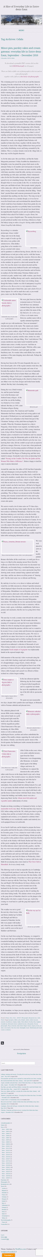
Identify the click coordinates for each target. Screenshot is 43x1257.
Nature (2, 1125)
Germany (4, 1197)
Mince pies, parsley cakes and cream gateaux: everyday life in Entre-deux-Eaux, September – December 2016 (21, 52)
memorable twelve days (8, 809)
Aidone (27, 1020)
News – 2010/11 (6, 1146)
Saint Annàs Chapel (22, 1026)
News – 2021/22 (6, 1169)
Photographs (25, 1018)
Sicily (39, 1018)
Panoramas (3, 1180)
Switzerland (5, 1216)
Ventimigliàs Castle (24, 1028)
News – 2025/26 (6, 1175)
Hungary (4, 1199)
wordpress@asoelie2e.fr (9, 1251)
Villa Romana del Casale (36, 1028)
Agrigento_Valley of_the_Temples (17, 1020)
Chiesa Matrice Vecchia (27, 1022)
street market (7, 1028)
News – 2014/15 (6, 1154)
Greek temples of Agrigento (18, 649)
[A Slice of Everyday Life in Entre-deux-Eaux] (21, 20)
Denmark (4, 1192)
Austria (4, 1188)
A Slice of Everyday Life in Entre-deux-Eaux (21, 8)
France (7, 1018)
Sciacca (29, 1026)
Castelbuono (9, 1022)
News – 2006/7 (5, 1138)
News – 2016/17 (6, 1159)
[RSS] (2, 1043)
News (11, 1018)
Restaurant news (33, 1018)
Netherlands (5, 1205)
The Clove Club (15, 1028)
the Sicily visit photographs (30, 76)
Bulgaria (4, 1190)
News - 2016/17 (17, 1018)
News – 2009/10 (6, 1144)
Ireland (3, 1201)
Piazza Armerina (12, 1026)
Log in (2, 1235)
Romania (4, 1209)
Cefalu (18, 1022)
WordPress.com (20, 1249)
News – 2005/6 (5, 1135)
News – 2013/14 (6, 1152)
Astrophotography (5, 1123)
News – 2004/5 (5, 1133)
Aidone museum (34, 1020)
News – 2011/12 (6, 1148)
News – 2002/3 (5, 1129)
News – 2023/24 (6, 1173)
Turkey (3, 1218)
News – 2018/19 (6, 1163)
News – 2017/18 (6, 1161)
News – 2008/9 (5, 1142)
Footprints (21, 1053)
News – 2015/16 (6, 1156)
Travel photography (6, 1220)
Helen (13, 58)
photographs (4, 1026)
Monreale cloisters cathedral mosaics (17, 1024)
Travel (2, 1020)
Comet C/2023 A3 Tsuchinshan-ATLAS (11, 1099)
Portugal (4, 1207)
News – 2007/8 (5, 1140)
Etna (34, 1022)
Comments (5, 1239)
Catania (15, 1022)
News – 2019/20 (6, 1165)
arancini (3, 1022)
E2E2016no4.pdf (18, 66)
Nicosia (36, 1024)
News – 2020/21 (6, 1167)
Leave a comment (6, 1030)
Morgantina (30, 1024)
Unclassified (4, 1224)
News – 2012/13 (6, 1150)
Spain (3, 1213)
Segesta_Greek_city (36, 1026)
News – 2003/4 (5, 1131)
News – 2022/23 (6, 1171)
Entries (4, 1237)
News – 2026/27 (6, 1178)
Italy (3, 1203)
